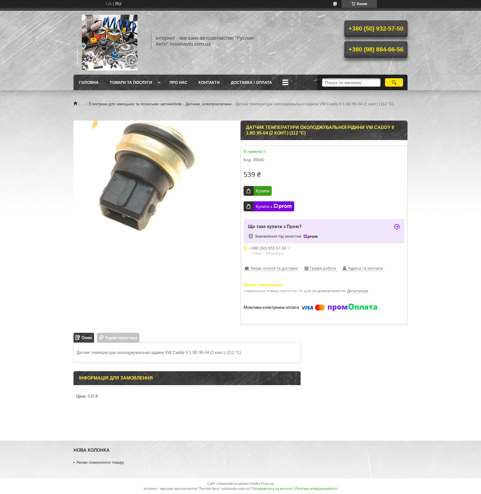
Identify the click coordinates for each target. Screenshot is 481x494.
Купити (262, 191)
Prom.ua (267, 484)
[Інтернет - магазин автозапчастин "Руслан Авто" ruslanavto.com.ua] (109, 41)
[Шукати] (394, 82)
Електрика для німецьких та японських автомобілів (135, 104)
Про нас (178, 82)
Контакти (209, 82)
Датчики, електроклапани (208, 104)
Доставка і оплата (251, 82)
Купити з (264, 206)
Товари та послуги (131, 82)
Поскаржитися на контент (272, 489)
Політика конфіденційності (316, 489)
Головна (89, 82)
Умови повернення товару (100, 462)
